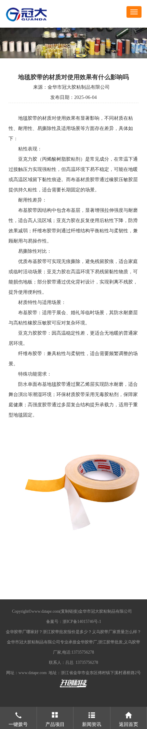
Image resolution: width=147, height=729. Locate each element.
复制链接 (69, 611)
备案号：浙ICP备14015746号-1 (73, 621)
